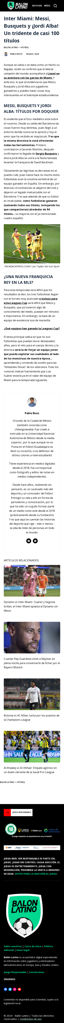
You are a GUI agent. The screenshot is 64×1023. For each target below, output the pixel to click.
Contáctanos (36, 972)
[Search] (55, 5)
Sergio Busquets (46, 153)
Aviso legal (22, 950)
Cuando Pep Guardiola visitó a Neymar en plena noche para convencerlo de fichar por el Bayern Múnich (32, 663)
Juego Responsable (15, 972)
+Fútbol (24, 47)
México (48, 5)
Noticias (37, 5)
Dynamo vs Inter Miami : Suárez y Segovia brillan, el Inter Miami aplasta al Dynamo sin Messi (31, 606)
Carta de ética (32, 946)
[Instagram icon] (35, 540)
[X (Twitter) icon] (28, 540)
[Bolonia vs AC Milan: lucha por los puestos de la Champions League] (32, 694)
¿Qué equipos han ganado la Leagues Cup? (32, 328)
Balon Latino (11, 47)
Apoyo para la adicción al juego (36, 873)
